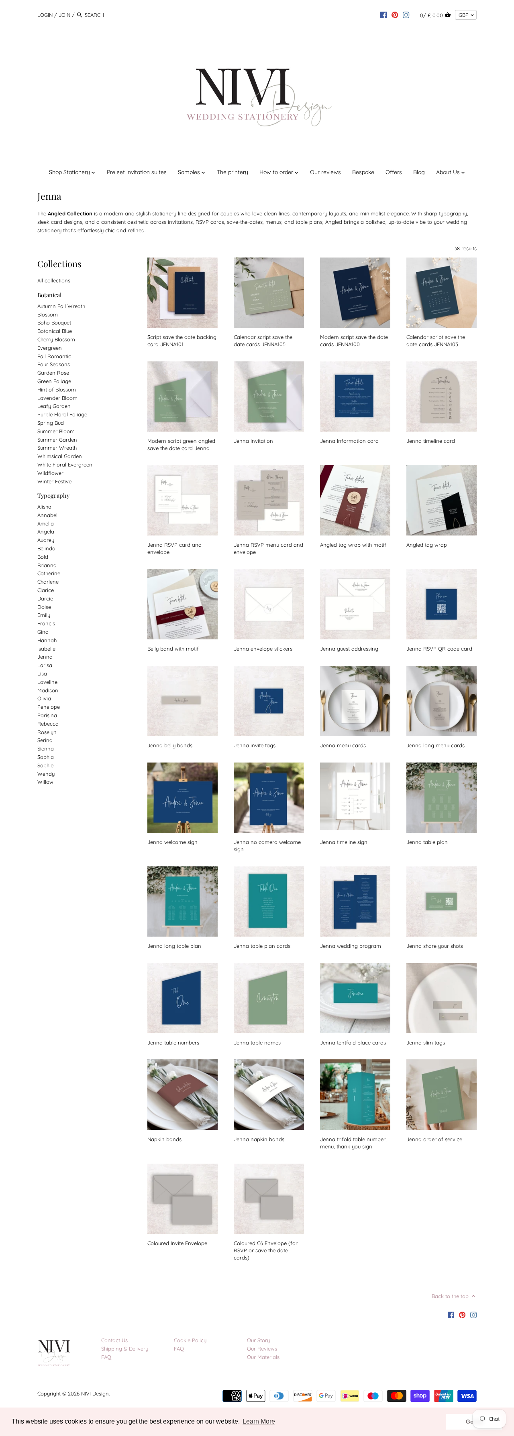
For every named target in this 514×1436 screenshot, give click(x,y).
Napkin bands (164, 1139)
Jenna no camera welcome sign (267, 845)
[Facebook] (383, 14)
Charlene (48, 581)
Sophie (45, 765)
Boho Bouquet (54, 322)
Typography (53, 495)
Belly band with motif (173, 648)
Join (64, 15)
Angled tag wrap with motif (353, 545)
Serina (45, 740)
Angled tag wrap (426, 545)
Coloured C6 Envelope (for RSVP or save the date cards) (266, 1250)
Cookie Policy (190, 1340)
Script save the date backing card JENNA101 (181, 340)
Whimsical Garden (59, 456)
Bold (42, 557)
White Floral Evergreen (64, 464)
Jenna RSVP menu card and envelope (268, 548)
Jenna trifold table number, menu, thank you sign (353, 1143)
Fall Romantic (54, 356)
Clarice (45, 590)
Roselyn (47, 732)
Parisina (47, 715)
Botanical (49, 295)
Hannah (47, 640)
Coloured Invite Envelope (177, 1243)
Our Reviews (262, 1348)
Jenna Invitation (253, 441)
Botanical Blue (54, 331)
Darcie (45, 598)
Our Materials (263, 1357)
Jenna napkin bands (259, 1139)
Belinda (46, 548)
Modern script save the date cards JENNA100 (354, 340)
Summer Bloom (56, 431)
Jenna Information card (349, 441)
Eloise (44, 607)
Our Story (258, 1340)
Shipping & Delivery (124, 1348)
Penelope (48, 707)
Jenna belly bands (169, 745)
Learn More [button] (259, 1421)
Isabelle (46, 648)
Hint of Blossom (56, 389)
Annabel (47, 515)
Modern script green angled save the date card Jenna (181, 444)
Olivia (44, 698)
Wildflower (50, 473)
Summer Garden (57, 439)
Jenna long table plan (174, 946)
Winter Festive (54, 481)
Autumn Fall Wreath (61, 306)
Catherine (48, 573)
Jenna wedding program (350, 946)
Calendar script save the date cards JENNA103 (435, 340)
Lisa (42, 673)
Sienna (45, 748)
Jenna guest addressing (349, 648)
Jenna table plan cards (262, 946)
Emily (43, 615)
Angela (45, 531)
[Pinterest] (395, 14)
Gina (43, 632)
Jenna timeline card (430, 441)
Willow (45, 782)
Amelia (45, 523)
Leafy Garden (54, 406)
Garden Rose (53, 372)
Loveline (47, 682)
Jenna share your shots (434, 946)
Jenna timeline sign (343, 842)
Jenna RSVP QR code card (439, 648)
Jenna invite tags (254, 745)
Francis (46, 623)
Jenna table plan (427, 842)
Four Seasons (53, 364)
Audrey (45, 540)
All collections (53, 280)
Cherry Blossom (56, 339)
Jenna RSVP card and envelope (174, 548)
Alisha (44, 506)
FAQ (106, 1357)
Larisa (44, 665)
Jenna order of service (434, 1139)
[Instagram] (406, 14)
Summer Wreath (57, 447)
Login (45, 15)
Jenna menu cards (343, 745)
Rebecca (48, 723)
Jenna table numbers (173, 1042)
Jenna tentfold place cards (353, 1042)
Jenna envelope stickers (263, 648)
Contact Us (114, 1340)
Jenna (45, 656)
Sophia (45, 757)
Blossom (47, 314)
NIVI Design (95, 1393)
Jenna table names (257, 1042)
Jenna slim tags (425, 1042)
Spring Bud (50, 423)
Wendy (46, 774)
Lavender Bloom (57, 398)
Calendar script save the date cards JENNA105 (263, 340)
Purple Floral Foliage (62, 414)
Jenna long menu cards (435, 745)
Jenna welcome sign (172, 842)
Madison (47, 690)
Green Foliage (54, 381)
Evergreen (49, 348)
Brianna (47, 565)
